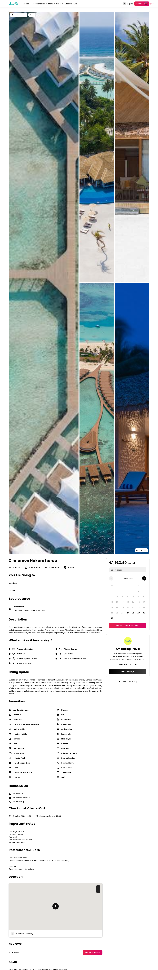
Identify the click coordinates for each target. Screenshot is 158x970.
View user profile (126, 664)
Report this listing (129, 681)
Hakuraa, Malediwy (24, 933)
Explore (26, 4)
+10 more (142, 550)
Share (32, 15)
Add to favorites (20, 15)
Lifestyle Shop (71, 4)
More (50, 4)
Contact (59, 4)
